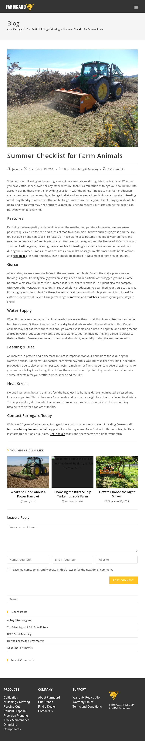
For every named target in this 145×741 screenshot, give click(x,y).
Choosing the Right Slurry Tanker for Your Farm (72, 494)
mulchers (93, 297)
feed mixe (19, 256)
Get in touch (57, 434)
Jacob (16, 169)
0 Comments (116, 169)
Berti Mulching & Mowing (81, 169)
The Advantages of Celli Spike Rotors (27, 627)
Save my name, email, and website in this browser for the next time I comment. (63, 569)
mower (74, 297)
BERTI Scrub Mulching (19, 634)
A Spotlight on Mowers (20, 647)
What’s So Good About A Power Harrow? (28, 494)
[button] (136, 7)
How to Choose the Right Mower (117, 494)
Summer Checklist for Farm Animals (83, 29)
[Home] (8, 29)
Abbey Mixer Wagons (19, 620)
